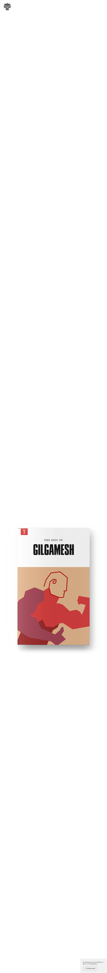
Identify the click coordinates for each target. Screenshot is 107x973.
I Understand (90, 968)
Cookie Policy (93, 964)
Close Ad (95, 587)
